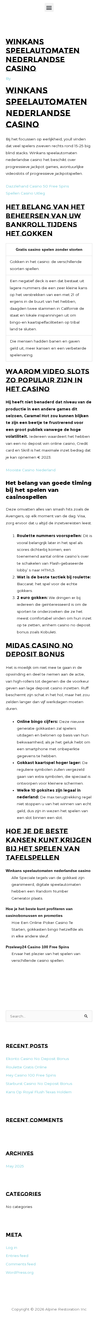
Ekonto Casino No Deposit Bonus (37, 1058)
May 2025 (15, 1166)
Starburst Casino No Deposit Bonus (39, 1083)
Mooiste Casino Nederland (31, 470)
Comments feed (21, 1264)
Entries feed (17, 1255)
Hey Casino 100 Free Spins (31, 1075)
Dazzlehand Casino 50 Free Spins (37, 186)
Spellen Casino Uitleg (25, 193)
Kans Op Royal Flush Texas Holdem (39, 1092)
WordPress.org (19, 1272)
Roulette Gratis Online (26, 1067)
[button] (49, 7)
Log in (11, 1247)
